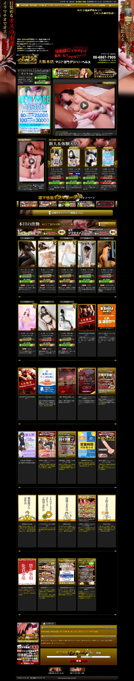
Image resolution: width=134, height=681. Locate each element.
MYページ (97, 640)
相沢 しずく (90, 169)
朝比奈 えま (73, 169)
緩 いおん (56, 169)
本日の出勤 (46, 631)
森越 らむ (107, 169)
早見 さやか (42, 71)
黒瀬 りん (106, 270)
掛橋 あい (66, 270)
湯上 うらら (46, 270)
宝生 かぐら (46, 333)
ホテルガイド (87, 640)
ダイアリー (46, 640)
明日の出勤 (55, 631)
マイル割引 (95, 631)
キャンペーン (84, 631)
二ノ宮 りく (26, 270)
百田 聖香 (66, 333)
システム (75, 631)
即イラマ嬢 (64, 640)
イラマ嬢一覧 (65, 631)
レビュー (54, 640)
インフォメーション (59, 643)
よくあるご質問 (107, 640)
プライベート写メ (75, 640)
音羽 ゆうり (26, 333)
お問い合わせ (46, 643)
